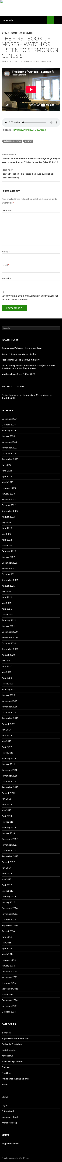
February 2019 (9, 758)
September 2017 (10, 856)
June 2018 (7, 804)
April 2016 (7, 948)
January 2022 (8, 557)
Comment (7, 210)
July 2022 (6, 522)
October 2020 (9, 643)
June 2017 (7, 873)
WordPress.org (9, 1122)
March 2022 (7, 545)
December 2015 (9, 971)
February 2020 (9, 689)
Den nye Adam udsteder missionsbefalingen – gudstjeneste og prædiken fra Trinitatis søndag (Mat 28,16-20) (31, 158)
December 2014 (9, 1000)
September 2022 (10, 511)
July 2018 (6, 798)
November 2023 (9, 447)
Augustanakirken (10, 1143)
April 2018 (7, 816)
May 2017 (6, 879)
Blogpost (6, 1032)
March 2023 (7, 482)
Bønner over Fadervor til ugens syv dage (21, 348)
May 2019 (6, 741)
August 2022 (8, 516)
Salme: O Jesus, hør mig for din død (19, 354)
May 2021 (6, 603)
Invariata (8, 20)
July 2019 (6, 729)
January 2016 (8, 965)
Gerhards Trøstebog (12, 1044)
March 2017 (7, 890)
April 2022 (7, 539)
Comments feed (10, 1116)
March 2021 (7, 614)
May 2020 (6, 672)
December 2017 (9, 839)
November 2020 (9, 637)
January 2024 (8, 436)
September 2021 (10, 580)
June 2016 (7, 936)
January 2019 (8, 764)
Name (6, 251)
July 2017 (6, 867)
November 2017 (9, 844)
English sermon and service (17, 33)
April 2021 (7, 608)
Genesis (28, 141)
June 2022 (7, 528)
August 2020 (8, 654)
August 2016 (8, 931)
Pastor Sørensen (23, 61)
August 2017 (8, 862)
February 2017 (9, 896)
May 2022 (6, 534)
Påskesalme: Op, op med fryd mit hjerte (21, 359)
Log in (4, 1105)
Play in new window (22, 129)
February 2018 (9, 827)
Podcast (6, 1067)
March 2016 (7, 954)
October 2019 (9, 712)
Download (40, 129)
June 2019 (7, 735)
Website (6, 278)
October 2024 (9, 424)
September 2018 (10, 787)
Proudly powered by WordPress (15, 1158)
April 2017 (7, 885)
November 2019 (9, 706)
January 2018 (8, 833)
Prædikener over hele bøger (15, 1078)
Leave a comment (42, 61)
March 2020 (7, 683)
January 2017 (8, 902)
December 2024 (9, 418)
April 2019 (7, 747)
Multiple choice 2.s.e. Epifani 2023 (18, 374)
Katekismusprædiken (12, 1061)
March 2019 (7, 752)
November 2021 (9, 568)
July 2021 (6, 591)
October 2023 (9, 453)
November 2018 (9, 775)
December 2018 (9, 770)
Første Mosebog (12, 141)
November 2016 (9, 913)
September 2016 (10, 925)
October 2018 (9, 781)
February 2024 (9, 430)
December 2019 (9, 700)
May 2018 (6, 810)
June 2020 (7, 666)
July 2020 (6, 660)
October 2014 (9, 1011)
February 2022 (9, 551)
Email (5, 264)
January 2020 (8, 695)
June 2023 (7, 470)
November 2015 (9, 977)
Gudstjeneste (9, 1049)
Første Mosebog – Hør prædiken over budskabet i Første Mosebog (28, 174)
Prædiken (6, 1073)
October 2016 (9, 919)
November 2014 (9, 1006)
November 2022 (9, 499)
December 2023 (9, 441)
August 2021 (8, 585)
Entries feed (8, 1111)
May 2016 (6, 942)
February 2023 (9, 488)
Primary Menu (58, 20)
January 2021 (8, 626)
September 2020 (10, 649)
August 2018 (8, 793)
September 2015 (10, 988)
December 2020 (9, 631)
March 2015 (7, 994)
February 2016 (9, 959)
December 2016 (9, 908)
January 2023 (8, 493)
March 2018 (7, 821)
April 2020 (7, 677)
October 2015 (9, 982)
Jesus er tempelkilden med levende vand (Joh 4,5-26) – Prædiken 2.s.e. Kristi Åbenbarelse (28, 367)
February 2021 (9, 620)
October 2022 (9, 505)
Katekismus (7, 1055)
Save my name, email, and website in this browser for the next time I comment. (30, 297)
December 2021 (9, 562)
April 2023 (7, 476)
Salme (4, 1084)
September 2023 (10, 459)
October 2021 (9, 574)
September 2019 (10, 718)
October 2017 (9, 850)
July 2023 (6, 464)
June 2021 (7, 597)
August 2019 (8, 723)
